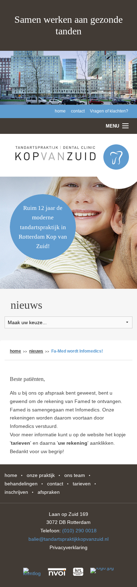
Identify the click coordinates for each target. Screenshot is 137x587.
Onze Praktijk (41, 475)
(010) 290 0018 (79, 530)
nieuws (36, 351)
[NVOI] (57, 572)
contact (78, 111)
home (60, 111)
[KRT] (78, 572)
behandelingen (21, 483)
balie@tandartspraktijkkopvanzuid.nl (68, 539)
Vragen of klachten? (109, 111)
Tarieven (82, 483)
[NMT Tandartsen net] (32, 574)
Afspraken (49, 492)
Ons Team (74, 475)
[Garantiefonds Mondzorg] (102, 573)
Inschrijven (16, 492)
